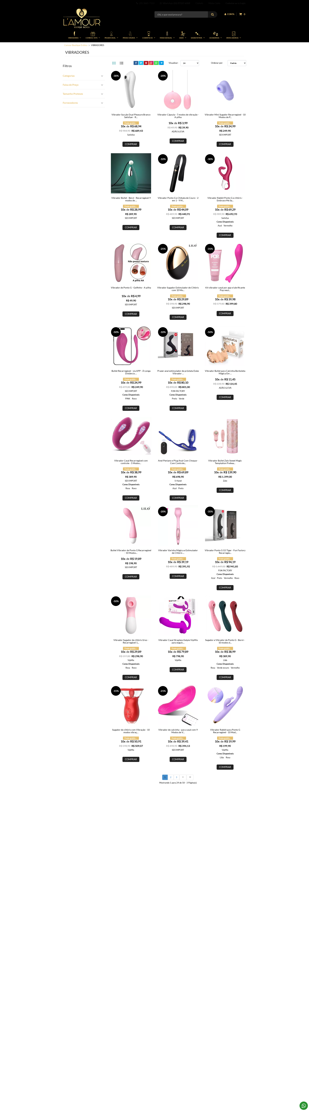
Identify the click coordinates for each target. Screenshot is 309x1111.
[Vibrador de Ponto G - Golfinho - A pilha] (131, 263)
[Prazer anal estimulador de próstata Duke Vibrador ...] (178, 346)
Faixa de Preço (71, 84)
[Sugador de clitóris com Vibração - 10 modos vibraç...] (131, 705)
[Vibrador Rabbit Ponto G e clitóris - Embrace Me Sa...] (225, 173)
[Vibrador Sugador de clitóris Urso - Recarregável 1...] (131, 615)
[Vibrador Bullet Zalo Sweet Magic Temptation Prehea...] (225, 436)
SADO (181, 38)
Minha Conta (214, 3)
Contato (199, 3)
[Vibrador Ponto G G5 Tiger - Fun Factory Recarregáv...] (225, 526)
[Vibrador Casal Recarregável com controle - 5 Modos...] (131, 436)
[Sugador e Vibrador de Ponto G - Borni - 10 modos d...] (225, 615)
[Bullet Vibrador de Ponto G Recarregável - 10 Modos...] (131, 526)
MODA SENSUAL (166, 38)
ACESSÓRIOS (214, 38)
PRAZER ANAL (110, 38)
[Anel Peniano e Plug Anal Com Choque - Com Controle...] (178, 436)
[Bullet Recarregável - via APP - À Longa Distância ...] (131, 346)
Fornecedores (70, 102)
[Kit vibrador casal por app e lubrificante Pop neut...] (225, 263)
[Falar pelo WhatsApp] (304, 1106)
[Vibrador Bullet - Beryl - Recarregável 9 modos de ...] (131, 173)
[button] (84, 75)
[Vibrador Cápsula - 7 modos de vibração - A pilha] (178, 90)
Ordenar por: (217, 63)
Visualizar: (173, 63)
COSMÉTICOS (147, 38)
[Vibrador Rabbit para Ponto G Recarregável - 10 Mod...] (225, 705)
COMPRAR (131, 144)
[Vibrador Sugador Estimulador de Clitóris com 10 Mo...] (178, 263)
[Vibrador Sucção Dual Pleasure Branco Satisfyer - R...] (131, 90)
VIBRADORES (73, 38)
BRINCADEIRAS (232, 38)
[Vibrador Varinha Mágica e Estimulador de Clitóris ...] (178, 526)
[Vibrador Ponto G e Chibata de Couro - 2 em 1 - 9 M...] (178, 173)
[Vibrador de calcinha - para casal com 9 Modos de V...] (178, 705)
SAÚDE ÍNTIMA (196, 38)
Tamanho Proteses (73, 93)
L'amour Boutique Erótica (75, 45)
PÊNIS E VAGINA (129, 38)
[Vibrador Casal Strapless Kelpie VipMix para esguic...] (178, 615)
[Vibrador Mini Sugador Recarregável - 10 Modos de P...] (225, 90)
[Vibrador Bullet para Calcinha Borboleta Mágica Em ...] (225, 346)
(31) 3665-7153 (146, 3)
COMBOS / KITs (91, 38)
